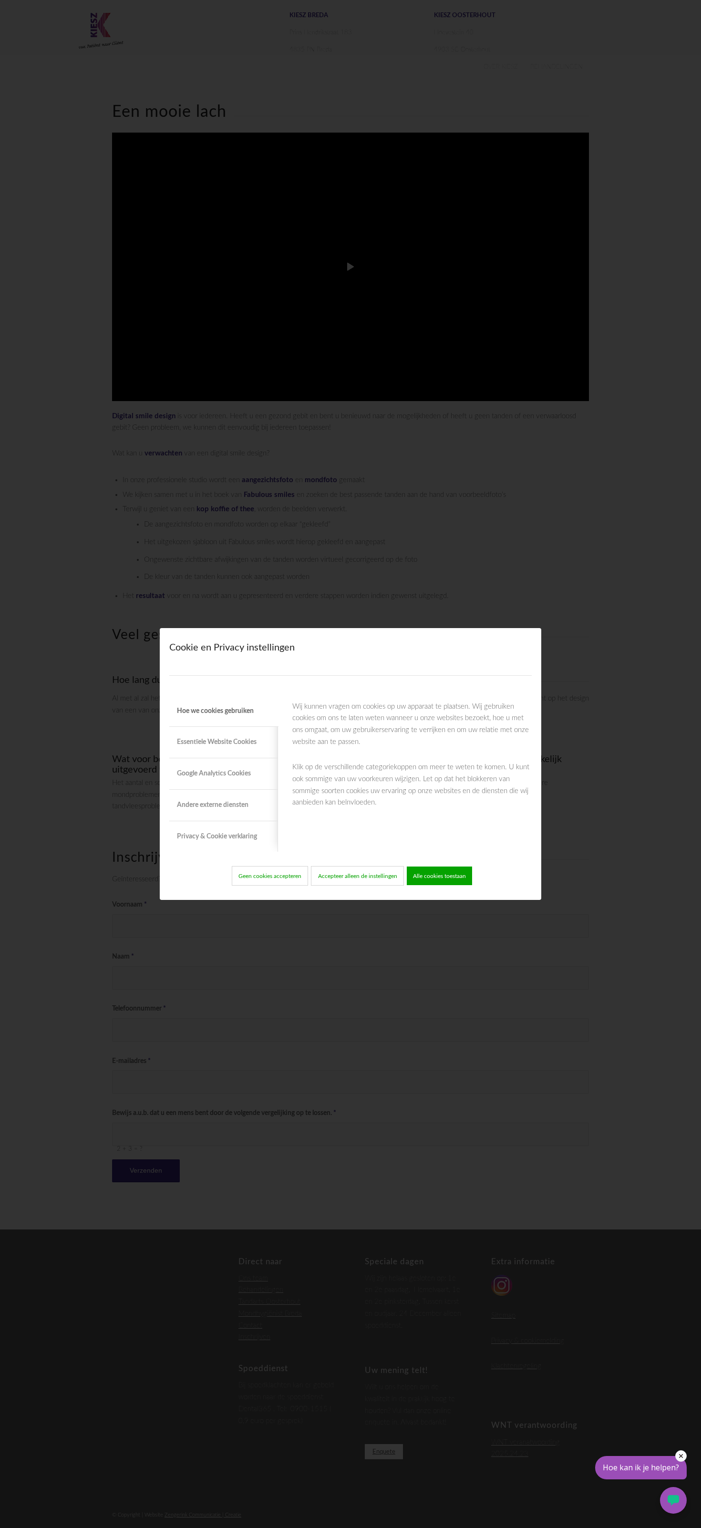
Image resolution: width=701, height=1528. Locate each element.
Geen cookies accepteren (269, 876)
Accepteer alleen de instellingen (357, 876)
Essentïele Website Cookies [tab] (217, 742)
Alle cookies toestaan (439, 876)
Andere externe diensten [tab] (212, 805)
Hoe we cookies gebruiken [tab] (215, 711)
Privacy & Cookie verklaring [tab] (217, 836)
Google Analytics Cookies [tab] (214, 773)
